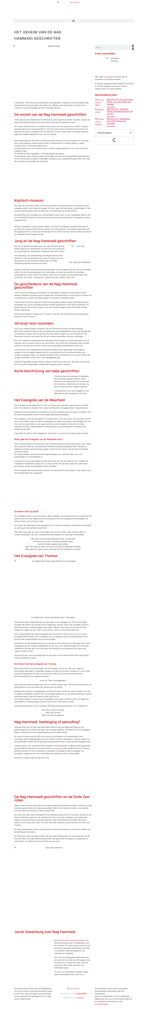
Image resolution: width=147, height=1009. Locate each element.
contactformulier (101, 1004)
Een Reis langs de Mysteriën (73, 940)
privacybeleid (81, 993)
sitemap (80, 997)
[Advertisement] (53, 181)
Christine (109, 77)
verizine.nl (57, 748)
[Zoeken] (133, 47)
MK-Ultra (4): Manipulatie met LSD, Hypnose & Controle (118, 121)
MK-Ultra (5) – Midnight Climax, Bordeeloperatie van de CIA (120, 111)
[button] (73, 21)
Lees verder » (111, 107)
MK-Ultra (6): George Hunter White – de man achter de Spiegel (120, 101)
